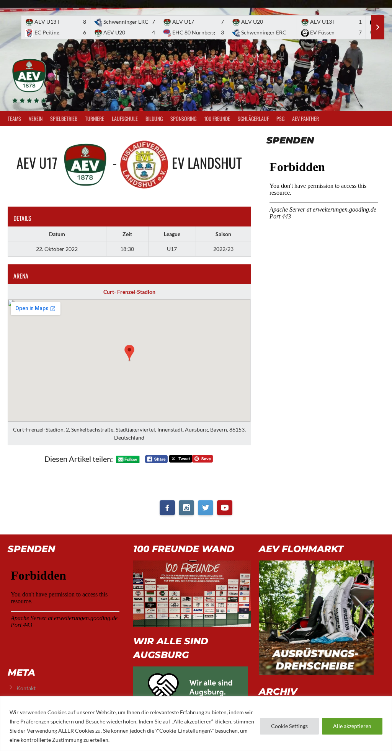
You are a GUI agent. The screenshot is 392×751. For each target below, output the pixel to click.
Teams (14, 118)
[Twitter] (205, 507)
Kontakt (26, 688)
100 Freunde (217, 118)
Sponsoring (183, 118)
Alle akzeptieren (352, 726)
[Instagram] (186, 507)
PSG (280, 118)
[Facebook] (167, 507)
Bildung (154, 118)
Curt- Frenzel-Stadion (129, 291)
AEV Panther (305, 118)
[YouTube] (224, 507)
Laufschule (125, 118)
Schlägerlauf (253, 118)
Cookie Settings (289, 726)
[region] (196, 723)
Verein (35, 118)
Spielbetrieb (63, 118)
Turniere (94, 118)
